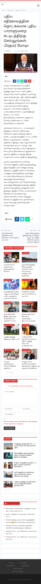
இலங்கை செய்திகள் (27, 280)
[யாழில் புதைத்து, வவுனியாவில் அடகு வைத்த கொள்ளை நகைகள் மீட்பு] (8, 484)
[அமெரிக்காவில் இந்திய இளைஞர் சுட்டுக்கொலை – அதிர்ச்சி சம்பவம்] (11, 306)
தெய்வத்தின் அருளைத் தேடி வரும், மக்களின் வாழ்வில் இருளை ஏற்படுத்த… (24, 455)
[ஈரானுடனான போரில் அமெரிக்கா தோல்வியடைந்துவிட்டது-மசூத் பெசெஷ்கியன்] (29, 354)
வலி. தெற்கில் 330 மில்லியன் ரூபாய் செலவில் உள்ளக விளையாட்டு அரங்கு (24, 474)
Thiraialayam (13, 503)
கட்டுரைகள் (10, 565)
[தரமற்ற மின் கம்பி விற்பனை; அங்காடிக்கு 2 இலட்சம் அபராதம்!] (29, 306)
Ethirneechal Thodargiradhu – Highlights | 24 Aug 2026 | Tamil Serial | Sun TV (21, 509)
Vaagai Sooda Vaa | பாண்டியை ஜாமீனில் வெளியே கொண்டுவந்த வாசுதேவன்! (19, 526)
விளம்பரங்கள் (17, 568)
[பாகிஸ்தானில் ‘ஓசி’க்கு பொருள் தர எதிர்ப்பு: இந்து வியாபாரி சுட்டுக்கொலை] (29, 329)
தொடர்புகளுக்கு (17, 571)
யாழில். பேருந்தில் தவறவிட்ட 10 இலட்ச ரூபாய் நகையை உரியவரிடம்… (25, 465)
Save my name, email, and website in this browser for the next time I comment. (20, 422)
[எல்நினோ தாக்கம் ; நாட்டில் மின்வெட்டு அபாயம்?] (29, 284)
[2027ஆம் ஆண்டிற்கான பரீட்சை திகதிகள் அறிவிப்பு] (11, 354)
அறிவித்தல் (25, 565)
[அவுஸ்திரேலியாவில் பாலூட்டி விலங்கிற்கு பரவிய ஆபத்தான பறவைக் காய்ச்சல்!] (11, 284)
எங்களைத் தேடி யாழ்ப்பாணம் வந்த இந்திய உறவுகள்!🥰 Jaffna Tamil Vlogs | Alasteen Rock (20, 521)
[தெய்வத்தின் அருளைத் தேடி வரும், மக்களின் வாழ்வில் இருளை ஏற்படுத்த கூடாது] (8, 455)
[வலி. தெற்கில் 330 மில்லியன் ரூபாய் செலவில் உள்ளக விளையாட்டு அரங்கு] (8, 474)
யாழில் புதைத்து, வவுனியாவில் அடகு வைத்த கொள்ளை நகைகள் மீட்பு (25, 484)
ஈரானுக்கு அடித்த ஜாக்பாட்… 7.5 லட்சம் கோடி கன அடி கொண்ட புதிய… (25, 446)
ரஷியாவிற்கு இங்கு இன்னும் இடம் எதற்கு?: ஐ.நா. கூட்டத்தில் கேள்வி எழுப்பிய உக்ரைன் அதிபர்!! (31, 237)
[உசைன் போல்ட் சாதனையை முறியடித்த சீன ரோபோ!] (11, 257)
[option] (20, 465)
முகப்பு (11, 563)
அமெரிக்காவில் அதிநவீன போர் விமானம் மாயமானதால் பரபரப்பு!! (10, 236)
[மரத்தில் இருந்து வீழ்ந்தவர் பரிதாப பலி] (11, 329)
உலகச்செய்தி (7, 253)
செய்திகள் (23, 563)
